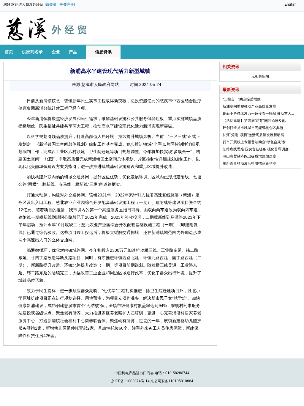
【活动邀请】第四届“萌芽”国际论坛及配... (255, 121)
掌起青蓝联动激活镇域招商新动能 (249, 163)
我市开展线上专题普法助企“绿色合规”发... (255, 142)
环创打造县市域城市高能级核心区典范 (253, 128)
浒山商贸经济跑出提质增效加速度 (249, 156)
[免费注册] (67, 4)
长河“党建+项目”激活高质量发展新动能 (253, 135)
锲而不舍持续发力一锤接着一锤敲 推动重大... (258, 113)
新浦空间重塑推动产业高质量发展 (249, 106)
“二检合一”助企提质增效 (242, 99)
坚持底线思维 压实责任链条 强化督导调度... (257, 149)
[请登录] (51, 4)
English (290, 4)
